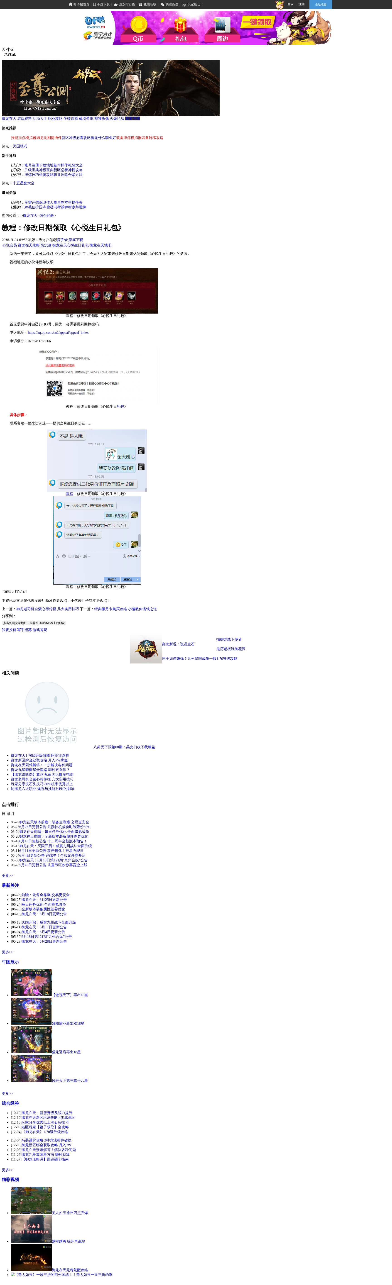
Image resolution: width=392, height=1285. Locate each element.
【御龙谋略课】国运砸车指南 (45, 1159)
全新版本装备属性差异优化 (43, 909)
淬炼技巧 (31, 175)
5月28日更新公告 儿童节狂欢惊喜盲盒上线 (53, 865)
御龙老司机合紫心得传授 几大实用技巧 (47, 609)
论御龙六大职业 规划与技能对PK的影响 (43, 789)
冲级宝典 (46, 170)
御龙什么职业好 (103, 138)
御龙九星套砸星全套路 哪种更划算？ (40, 770)
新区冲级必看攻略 (76, 138)
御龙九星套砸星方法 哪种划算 (46, 1154)
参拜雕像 (79, 207)
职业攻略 (55, 118)
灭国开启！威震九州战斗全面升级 (49, 922)
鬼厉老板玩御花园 (230, 649)
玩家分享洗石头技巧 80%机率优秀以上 (42, 784)
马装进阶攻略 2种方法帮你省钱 (46, 1140)
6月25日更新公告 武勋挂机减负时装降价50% (54, 827)
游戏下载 (75, 240)
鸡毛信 (29, 207)
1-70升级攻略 (227, 659)
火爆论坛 (117, 118)
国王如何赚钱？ (174, 659)
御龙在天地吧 (100, 245)
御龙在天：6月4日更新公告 (43, 932)
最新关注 (10, 885)
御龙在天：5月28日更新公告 (44, 941)
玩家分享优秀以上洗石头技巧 (45, 1122)
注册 (302, 4)
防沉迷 (46, 245)
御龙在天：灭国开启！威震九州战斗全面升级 (55, 846)
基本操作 (61, 165)
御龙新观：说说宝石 (178, 644)
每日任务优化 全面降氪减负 (44, 904)
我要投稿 (132, 118)
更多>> (7, 876)
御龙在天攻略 (29, 245)
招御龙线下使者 (229, 639)
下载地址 (46, 165)
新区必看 (61, 170)
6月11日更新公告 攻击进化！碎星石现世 (51, 851)
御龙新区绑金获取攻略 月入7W (46, 1145)
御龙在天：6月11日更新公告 (44, 927)
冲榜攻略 (75, 170)
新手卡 (61, 240)
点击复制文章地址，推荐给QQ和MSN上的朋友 (34, 623)
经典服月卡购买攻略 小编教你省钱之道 (125, 609)
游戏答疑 (40, 630)
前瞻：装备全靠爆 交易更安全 (46, 895)
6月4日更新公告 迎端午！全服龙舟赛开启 (52, 855)
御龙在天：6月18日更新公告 (44, 914)
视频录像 (101, 118)
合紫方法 (75, 175)
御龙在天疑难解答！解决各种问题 (49, 1150)
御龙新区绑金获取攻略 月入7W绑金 (39, 760)
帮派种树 (64, 207)
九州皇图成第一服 (201, 659)
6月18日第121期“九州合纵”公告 (47, 937)
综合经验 (46, 215)
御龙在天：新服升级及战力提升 (47, 1113)
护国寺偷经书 (46, 207)
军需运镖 (31, 202)
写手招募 (24, 630)
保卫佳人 (46, 202)
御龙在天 (9, 118)
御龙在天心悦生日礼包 (70, 245)
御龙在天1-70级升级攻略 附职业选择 (40, 755)
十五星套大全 (23, 183)
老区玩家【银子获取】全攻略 (45, 1127)
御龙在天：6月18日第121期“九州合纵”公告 (53, 860)
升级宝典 (31, 170)
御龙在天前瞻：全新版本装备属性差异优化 (53, 836)
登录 (290, 4)
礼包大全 (75, 165)
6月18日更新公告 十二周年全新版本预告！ (53, 841)
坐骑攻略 (46, 175)
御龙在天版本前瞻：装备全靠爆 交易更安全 (54, 822)
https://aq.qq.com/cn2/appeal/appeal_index (58, 332)
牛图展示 (10, 961)
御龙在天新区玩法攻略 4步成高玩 (48, 1117)
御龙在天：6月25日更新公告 (44, 900)
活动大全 (40, 118)
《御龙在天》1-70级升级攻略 (45, 1132)
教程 (69, 494)
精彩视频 (10, 1179)
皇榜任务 (75, 202)
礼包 (120, 406)
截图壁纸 (86, 118)
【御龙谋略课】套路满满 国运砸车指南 (42, 774)
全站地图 (320, 4)
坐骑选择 (71, 118)
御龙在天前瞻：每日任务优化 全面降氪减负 (54, 832)
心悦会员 (9, 245)
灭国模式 (20, 146)
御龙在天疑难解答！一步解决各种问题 (42, 765)
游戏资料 (24, 118)
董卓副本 (61, 202)
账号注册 (31, 165)
